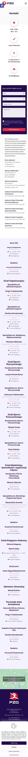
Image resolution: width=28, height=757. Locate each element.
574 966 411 (14, 577)
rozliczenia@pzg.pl (15, 579)
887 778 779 (14, 487)
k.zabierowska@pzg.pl (15, 407)
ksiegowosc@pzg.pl (14, 559)
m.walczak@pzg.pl (15, 489)
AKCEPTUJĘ (14, 743)
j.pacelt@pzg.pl (15, 381)
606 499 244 (14, 557)
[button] (2, 6)
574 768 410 (14, 513)
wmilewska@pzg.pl (15, 354)
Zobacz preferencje (14, 751)
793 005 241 (14, 352)
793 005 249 (14, 379)
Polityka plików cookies (14, 754)
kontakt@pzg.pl (15, 256)
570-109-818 (14, 324)
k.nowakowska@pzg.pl (15, 328)
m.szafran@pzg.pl (15, 594)
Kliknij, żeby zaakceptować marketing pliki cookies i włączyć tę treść (14, 679)
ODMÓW (14, 747)
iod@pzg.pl (15, 641)
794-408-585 (15, 433)
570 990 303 (14, 253)
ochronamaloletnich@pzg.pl (14, 621)
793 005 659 (14, 271)
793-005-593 (15, 405)
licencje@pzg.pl (14, 326)
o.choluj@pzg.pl (14, 436)
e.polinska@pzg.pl (15, 458)
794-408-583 (15, 456)
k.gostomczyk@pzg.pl (15, 273)
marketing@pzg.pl (15, 515)
